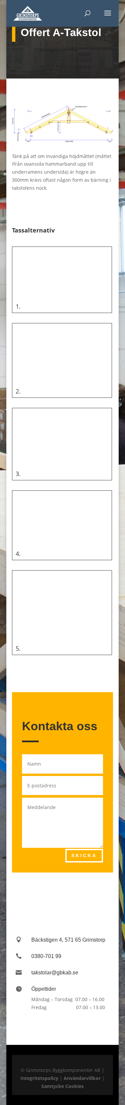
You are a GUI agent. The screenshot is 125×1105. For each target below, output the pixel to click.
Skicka (84, 855)
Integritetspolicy (39, 1078)
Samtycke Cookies (62, 1086)
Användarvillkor (82, 1078)
